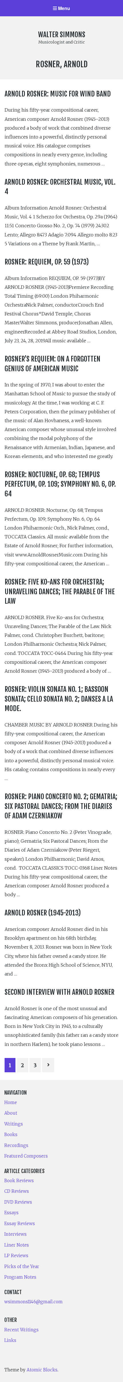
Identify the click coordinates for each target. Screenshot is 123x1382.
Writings (13, 1124)
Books (10, 1134)
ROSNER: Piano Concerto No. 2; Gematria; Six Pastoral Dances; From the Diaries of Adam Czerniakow (61, 806)
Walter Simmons (61, 34)
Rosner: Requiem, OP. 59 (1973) (47, 262)
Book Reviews (19, 1180)
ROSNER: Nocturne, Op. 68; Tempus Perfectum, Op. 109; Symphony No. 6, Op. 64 (60, 484)
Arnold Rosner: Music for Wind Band (58, 94)
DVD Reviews (18, 1202)
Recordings (16, 1145)
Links (10, 1340)
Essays (11, 1212)
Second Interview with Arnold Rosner (59, 992)
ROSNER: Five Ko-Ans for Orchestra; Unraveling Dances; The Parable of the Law (60, 591)
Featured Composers (26, 1156)
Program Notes (20, 1277)
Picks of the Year (21, 1266)
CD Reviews (16, 1191)
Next (48, 1065)
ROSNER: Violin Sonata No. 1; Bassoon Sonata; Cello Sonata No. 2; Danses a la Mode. (59, 699)
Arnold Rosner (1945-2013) (43, 913)
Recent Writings (21, 1329)
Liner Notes (16, 1245)
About (10, 1113)
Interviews (15, 1234)
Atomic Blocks (42, 1370)
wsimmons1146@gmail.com (33, 1301)
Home (10, 1102)
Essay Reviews (19, 1223)
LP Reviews (16, 1255)
